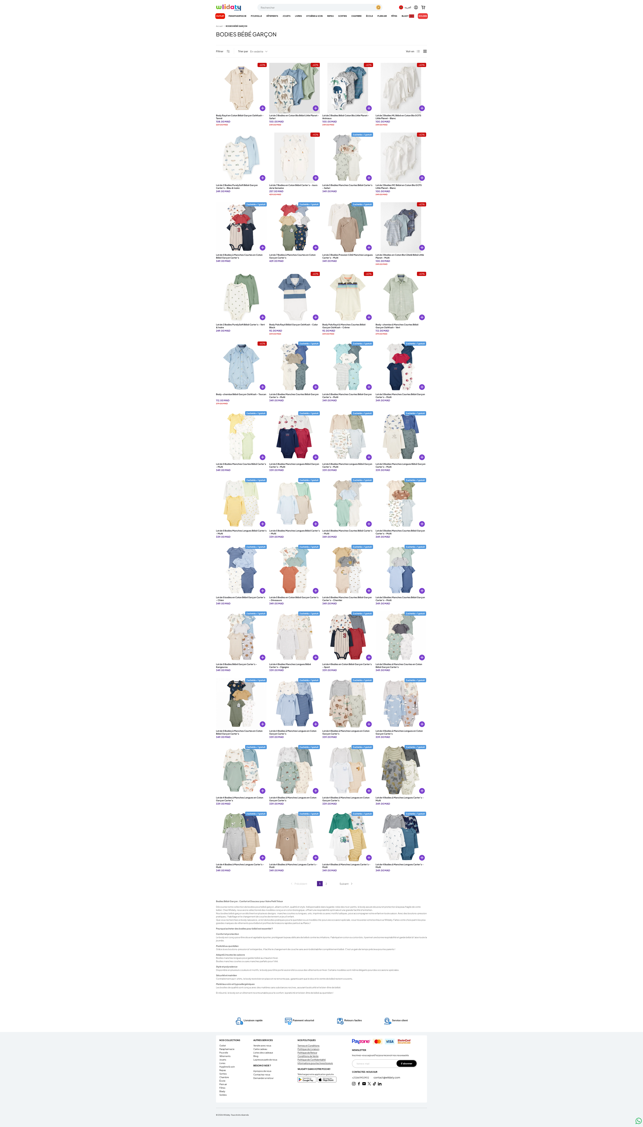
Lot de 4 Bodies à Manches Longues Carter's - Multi (400, 799)
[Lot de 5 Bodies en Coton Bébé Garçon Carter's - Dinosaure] (294, 570)
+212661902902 (360, 1077)
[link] (299, 884)
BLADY (405, 16)
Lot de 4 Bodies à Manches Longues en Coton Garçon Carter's (292, 732)
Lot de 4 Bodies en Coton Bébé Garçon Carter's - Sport (347, 665)
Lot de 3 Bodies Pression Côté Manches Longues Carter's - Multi (347, 256)
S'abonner (406, 1063)
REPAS (330, 16)
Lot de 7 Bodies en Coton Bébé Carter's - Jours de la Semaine (293, 186)
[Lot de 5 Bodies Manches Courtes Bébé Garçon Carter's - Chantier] (347, 570)
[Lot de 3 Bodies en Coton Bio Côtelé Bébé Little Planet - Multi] (401, 227)
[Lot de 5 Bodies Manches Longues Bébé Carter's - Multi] (241, 503)
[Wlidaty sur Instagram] (353, 1083)
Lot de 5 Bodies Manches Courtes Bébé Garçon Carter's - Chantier (347, 599)
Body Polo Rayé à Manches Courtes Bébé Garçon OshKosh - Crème (344, 326)
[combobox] (319, 7)
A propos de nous (262, 1071)
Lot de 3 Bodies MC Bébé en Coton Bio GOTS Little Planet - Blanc (399, 186)
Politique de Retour (307, 1052)
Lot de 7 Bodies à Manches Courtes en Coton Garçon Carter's (292, 256)
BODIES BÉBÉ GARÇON (236, 26)
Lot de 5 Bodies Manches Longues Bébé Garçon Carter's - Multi (294, 465)
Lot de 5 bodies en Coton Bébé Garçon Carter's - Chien (240, 599)
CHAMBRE (356, 16)
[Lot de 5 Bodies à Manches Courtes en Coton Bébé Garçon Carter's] (241, 227)
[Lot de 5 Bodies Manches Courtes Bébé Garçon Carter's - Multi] (294, 366)
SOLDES (423, 16)
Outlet (220, 16)
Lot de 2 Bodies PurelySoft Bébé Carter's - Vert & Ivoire (240, 326)
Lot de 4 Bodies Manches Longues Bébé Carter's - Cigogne (290, 665)
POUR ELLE (256, 16)
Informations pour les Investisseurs (315, 1063)
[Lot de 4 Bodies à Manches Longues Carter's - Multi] (401, 770)
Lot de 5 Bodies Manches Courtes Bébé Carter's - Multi (241, 465)
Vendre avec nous (262, 1045)
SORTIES (342, 16)
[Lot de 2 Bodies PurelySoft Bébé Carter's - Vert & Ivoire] (241, 297)
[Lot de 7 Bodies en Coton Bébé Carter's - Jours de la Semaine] (294, 158)
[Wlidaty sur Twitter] (369, 1083)
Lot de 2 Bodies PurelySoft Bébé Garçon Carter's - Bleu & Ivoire (237, 186)
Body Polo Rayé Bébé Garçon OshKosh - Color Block (293, 326)
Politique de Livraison (308, 1049)
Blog (255, 1056)
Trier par (243, 51)
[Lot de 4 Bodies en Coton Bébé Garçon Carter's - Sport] (347, 636)
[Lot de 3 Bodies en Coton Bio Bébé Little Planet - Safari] (294, 88)
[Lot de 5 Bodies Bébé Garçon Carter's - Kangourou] (241, 636)
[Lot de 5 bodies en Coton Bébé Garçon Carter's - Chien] (241, 570)
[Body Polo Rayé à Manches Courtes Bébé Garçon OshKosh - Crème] (347, 297)
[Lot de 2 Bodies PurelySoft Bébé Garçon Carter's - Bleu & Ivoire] (241, 158)
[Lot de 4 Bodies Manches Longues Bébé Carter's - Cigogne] (294, 636)
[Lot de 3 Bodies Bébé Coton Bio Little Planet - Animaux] (347, 88)
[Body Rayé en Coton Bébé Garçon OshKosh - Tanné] (241, 88)
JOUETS (287, 16)
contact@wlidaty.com (387, 1077)
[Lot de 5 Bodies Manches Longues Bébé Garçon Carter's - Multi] (294, 436)
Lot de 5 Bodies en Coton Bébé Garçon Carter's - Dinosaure (293, 599)
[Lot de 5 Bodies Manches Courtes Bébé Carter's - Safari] (347, 158)
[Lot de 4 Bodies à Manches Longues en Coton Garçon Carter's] (294, 703)
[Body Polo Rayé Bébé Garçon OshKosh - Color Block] (294, 297)
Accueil (219, 26)
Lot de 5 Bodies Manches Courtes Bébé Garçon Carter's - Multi (294, 395)
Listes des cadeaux (263, 1052)
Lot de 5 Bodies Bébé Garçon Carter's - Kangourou (236, 665)
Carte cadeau (260, 1049)
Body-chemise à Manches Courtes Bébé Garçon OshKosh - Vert (397, 326)
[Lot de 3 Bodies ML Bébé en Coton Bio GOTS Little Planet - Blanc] (401, 88)
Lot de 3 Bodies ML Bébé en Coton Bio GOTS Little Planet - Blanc (398, 117)
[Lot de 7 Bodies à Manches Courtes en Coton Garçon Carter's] (294, 227)
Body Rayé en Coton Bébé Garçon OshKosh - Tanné (240, 117)
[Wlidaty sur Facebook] (359, 1083)
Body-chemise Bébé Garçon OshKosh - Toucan (241, 394)
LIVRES (298, 16)
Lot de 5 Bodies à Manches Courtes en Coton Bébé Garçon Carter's (239, 256)
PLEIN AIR (382, 16)
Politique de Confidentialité (312, 1059)
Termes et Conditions (308, 1045)
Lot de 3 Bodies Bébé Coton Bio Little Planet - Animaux (345, 117)
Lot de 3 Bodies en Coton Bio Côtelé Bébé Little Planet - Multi (400, 256)
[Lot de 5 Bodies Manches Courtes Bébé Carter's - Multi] (241, 436)
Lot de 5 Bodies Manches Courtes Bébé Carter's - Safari (347, 186)
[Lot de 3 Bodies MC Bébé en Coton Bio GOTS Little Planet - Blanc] (401, 158)
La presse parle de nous (265, 1059)
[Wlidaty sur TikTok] (374, 1083)
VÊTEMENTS (272, 16)
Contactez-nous (261, 1074)
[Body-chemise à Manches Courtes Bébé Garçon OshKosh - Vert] (401, 297)
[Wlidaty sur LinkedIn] (379, 1083)
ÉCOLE (369, 16)
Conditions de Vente (308, 1056)
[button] (423, 7)
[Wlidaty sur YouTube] (364, 1083)
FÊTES (394, 16)
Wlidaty (226, 1115)
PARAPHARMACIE (237, 16)
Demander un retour (263, 1078)
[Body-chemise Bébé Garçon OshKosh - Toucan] (241, 366)
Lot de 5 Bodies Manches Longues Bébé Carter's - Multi (241, 532)
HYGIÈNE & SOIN (314, 16)
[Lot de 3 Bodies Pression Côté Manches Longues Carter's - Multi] (347, 227)
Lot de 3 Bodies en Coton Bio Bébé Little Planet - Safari (294, 117)
